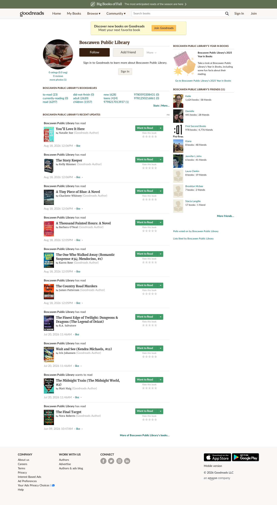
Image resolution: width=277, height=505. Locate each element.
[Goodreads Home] (32, 14)
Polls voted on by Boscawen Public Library (195, 231)
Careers (22, 464)
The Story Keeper (69, 160)
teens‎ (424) (111, 98)
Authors (64, 460)
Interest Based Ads (29, 477)
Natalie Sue (66, 132)
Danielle (189, 111)
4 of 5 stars (152, 136)
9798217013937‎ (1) (116, 102)
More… (165, 105)
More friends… (225, 216)
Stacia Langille (193, 201)
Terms (21, 468)
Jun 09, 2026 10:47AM (58, 428)
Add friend (128, 52)
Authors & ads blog (71, 468)
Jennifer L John (193, 156)
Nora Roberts (67, 415)
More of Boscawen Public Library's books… (145, 435)
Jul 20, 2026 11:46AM (58, 334)
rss (168, 114)
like (78, 145)
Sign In (239, 13)
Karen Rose (66, 262)
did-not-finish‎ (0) (83, 94)
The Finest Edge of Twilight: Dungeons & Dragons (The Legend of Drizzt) (87, 320)
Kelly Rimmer (67, 164)
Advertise (65, 464)
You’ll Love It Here (70, 129)
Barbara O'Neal (68, 227)
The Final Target (68, 412)
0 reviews (58, 76)
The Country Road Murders (76, 286)
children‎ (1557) (82, 102)
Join (254, 13)
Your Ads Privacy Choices (34, 485)
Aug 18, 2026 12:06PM (58, 145)
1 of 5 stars (143, 136)
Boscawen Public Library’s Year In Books (201, 46)
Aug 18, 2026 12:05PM (58, 240)
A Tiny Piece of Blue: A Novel (78, 192)
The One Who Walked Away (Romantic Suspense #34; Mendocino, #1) (85, 257)
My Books (74, 13)
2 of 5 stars (146, 136)
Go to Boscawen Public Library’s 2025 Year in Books (203, 81)
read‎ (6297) (50, 102)
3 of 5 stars (149, 136)
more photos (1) (58, 80)
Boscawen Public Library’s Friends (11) (199, 89)
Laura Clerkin (192, 171)
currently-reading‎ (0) (55, 98)
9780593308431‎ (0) (146, 94)
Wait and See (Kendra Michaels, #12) (84, 349)
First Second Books (195, 126)
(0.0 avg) (62, 72)
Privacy (22, 472)
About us (23, 460)
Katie (188, 96)
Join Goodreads (164, 28)
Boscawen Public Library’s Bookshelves (70, 88)
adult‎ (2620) (80, 98)
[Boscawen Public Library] (58, 69)
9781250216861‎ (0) (146, 98)
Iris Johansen (67, 352)
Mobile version (213, 466)
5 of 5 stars (155, 136)
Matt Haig (65, 388)
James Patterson (69, 290)
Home (56, 13)
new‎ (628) (110, 94)
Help (21, 489)
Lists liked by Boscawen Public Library (193, 238)
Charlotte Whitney (70, 195)
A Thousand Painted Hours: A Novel (83, 223)
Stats (156, 105)
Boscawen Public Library (59, 123)
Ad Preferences (27, 481)
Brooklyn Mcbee (194, 186)
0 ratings (53, 72)
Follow (94, 52)
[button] (93, 14)
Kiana (188, 141)
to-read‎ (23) (50, 94)
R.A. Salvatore (67, 325)
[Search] (227, 14)
